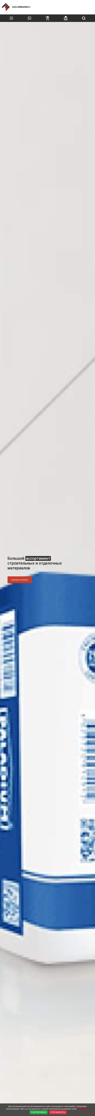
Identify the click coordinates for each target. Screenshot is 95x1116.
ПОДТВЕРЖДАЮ (38, 1112)
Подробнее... (83, 1109)
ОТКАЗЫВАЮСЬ (58, 1112)
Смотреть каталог (19, 580)
